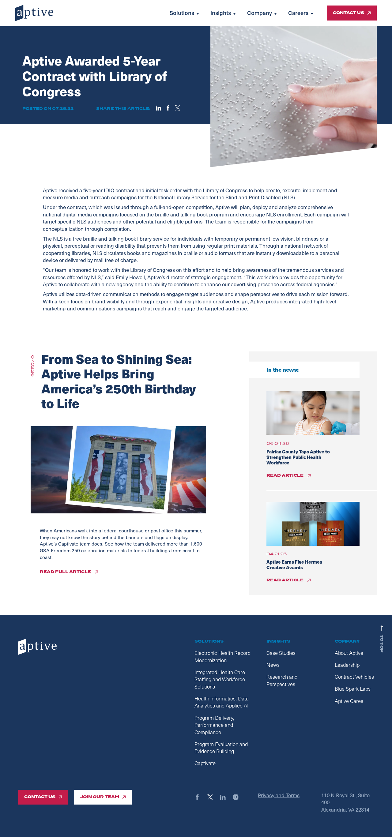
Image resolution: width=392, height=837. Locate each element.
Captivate (205, 763)
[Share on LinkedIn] (159, 108)
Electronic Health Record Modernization (222, 656)
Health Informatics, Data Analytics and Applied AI (221, 702)
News (273, 664)
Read (284, 475)
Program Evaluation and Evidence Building (221, 748)
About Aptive (349, 652)
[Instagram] (238, 797)
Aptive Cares (349, 700)
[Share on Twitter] (178, 108)
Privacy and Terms (279, 795)
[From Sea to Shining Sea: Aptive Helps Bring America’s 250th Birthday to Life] (118, 469)
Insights (220, 13)
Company (259, 13)
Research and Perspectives (281, 680)
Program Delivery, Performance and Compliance (214, 725)
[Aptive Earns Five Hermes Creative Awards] (313, 524)
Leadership (347, 664)
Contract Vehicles (354, 676)
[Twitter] (213, 797)
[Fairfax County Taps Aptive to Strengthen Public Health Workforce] (313, 413)
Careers (298, 13)
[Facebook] (200, 797)
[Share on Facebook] (168, 108)
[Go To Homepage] (34, 13)
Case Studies (281, 652)
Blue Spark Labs (353, 688)
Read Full (65, 572)
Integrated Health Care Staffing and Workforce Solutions (219, 679)
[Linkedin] (226, 797)
